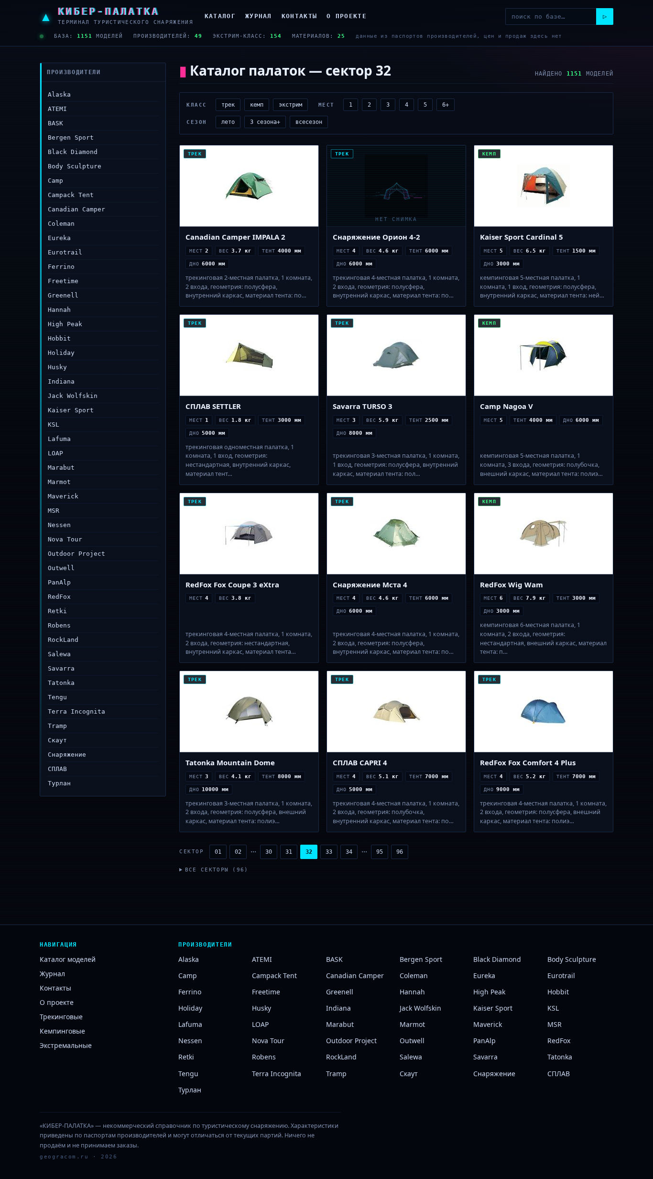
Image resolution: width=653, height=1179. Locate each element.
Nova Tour (65, 539)
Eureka (59, 238)
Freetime (63, 281)
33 (329, 851)
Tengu (57, 697)
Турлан (59, 783)
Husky (57, 367)
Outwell (61, 568)
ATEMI (57, 108)
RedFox (59, 596)
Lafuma (59, 438)
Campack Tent (71, 194)
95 (379, 851)
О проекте (346, 16)
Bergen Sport (71, 137)
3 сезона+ (265, 122)
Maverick (63, 496)
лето (228, 122)
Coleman (61, 223)
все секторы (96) (217, 870)
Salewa (59, 654)
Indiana (61, 381)
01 (218, 851)
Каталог (220, 16)
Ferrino (61, 266)
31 (288, 851)
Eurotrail (65, 252)
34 (349, 851)
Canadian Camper (76, 209)
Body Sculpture (74, 166)
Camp (55, 180)
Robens (59, 625)
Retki (57, 611)
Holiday (61, 352)
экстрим (290, 104)
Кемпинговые (62, 1031)
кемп (256, 104)
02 (238, 851)
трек (228, 104)
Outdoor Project (76, 553)
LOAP (55, 453)
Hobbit (59, 338)
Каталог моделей (68, 959)
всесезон (308, 122)
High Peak (65, 324)
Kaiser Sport (71, 410)
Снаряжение (67, 754)
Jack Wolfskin (73, 395)
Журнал (258, 16)
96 (399, 851)
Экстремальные (66, 1045)
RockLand (63, 639)
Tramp (57, 725)
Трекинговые (61, 1016)
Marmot (59, 481)
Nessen (59, 525)
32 (308, 851)
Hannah (59, 309)
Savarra (61, 668)
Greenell (63, 295)
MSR (53, 510)
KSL (53, 424)
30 (268, 851)
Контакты (299, 16)
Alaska (59, 94)
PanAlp (59, 582)
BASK (55, 123)
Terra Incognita (76, 711)
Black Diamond (73, 151)
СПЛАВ (57, 768)
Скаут (57, 740)
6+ (445, 104)
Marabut (61, 467)
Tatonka (61, 682)
